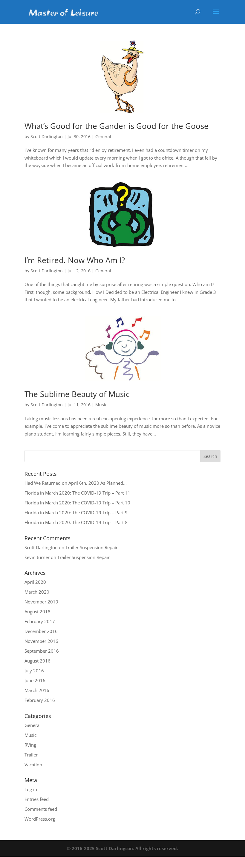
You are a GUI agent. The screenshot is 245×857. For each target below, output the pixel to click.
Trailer (31, 755)
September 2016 (41, 651)
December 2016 (41, 631)
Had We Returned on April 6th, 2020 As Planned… (75, 483)
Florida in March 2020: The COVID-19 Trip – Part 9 (76, 512)
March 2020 (36, 592)
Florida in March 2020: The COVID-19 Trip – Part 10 (77, 503)
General (103, 136)
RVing (30, 745)
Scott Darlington (46, 136)
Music (101, 404)
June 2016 (34, 680)
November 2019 (41, 602)
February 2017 (39, 621)
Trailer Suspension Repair (91, 547)
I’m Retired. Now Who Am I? (74, 260)
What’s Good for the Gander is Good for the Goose (116, 126)
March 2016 (36, 690)
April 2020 (35, 582)
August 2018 (37, 611)
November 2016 (41, 641)
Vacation (33, 765)
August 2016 (37, 661)
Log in (30, 789)
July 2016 (34, 671)
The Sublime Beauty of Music (76, 394)
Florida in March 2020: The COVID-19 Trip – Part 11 (77, 493)
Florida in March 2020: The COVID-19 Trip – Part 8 (76, 522)
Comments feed (40, 809)
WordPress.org (39, 819)
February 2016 (39, 700)
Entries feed (36, 799)
